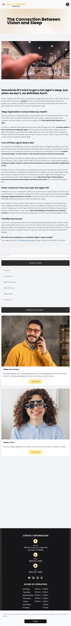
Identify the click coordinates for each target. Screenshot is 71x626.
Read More (35, 382)
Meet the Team (9, 288)
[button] (3, 4)
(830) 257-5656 (35, 560)
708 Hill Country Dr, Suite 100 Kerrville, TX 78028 (35, 548)
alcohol (24, 101)
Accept (35, 621)
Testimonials (8, 294)
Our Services (8, 276)
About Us (7, 270)
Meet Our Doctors (10, 282)
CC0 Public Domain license (26, 240)
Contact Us (8, 300)
